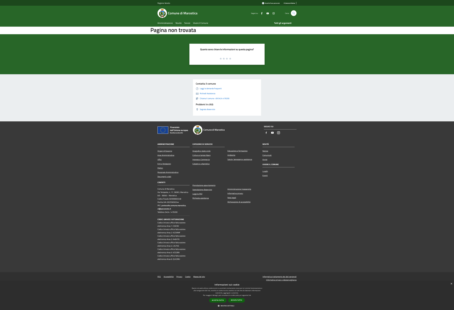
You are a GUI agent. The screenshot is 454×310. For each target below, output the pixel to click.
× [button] (451, 284)
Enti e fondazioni (164, 163)
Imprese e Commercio (201, 159)
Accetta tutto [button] (218, 300)
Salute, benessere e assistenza (239, 159)
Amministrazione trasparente (239, 189)
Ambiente (231, 155)
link (250, 295)
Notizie (265, 151)
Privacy (179, 276)
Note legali (231, 197)
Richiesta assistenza (200, 198)
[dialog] (227, 295)
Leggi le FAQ (197, 193)
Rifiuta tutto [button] (236, 300)
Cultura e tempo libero (201, 155)
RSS (159, 276)
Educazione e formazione (237, 150)
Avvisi (264, 159)
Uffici (159, 159)
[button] (227, 305)
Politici (160, 168)
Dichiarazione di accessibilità (238, 201)
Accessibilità (169, 276)
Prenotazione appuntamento (203, 185)
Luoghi (265, 171)
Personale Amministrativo (167, 172)
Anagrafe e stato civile (201, 151)
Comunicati (267, 155)
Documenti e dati (164, 176)
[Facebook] (260, 13)
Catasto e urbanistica (201, 163)
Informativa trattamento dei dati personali (280, 276)
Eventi (265, 175)
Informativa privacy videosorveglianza (281, 280)
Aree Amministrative (165, 155)
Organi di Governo (164, 151)
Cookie (187, 276)
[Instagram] (272, 13)
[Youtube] (266, 13)
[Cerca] (294, 13)
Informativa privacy (235, 193)
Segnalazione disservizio (202, 189)
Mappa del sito (199, 276)
